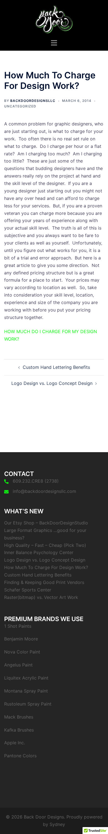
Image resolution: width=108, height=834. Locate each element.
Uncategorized (20, 106)
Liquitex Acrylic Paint (26, 678)
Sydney (57, 824)
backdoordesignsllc (32, 101)
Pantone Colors (20, 755)
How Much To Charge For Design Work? (46, 567)
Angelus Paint (18, 665)
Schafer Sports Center (27, 590)
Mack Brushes (18, 717)
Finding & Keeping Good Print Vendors (44, 582)
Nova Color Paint (22, 652)
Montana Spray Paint (26, 691)
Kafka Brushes (19, 730)
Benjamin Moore (21, 639)
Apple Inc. (14, 742)
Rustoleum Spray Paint (28, 704)
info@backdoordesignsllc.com (44, 491)
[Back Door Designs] (54, 19)
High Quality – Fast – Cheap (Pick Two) (45, 545)
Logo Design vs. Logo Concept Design (51, 383)
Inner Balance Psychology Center (38, 552)
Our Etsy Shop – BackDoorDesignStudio (46, 523)
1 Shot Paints (17, 626)
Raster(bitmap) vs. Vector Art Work (41, 597)
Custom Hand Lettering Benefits (56, 367)
